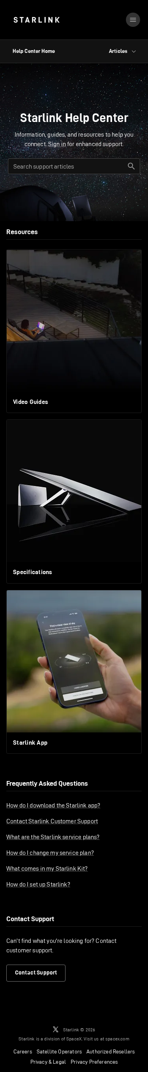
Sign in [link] (57, 144)
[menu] (133, 20)
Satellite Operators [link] (59, 1051)
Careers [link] (22, 1051)
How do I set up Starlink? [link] (38, 884)
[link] (36, 20)
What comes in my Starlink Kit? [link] (47, 868)
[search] (131, 166)
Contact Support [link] (36, 973)
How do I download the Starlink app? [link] (53, 805)
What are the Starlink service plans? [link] (52, 837)
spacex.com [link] (117, 1038)
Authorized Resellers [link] (110, 1051)
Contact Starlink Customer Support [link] (52, 821)
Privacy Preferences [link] (94, 1062)
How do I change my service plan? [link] (50, 852)
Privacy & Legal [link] (48, 1062)
